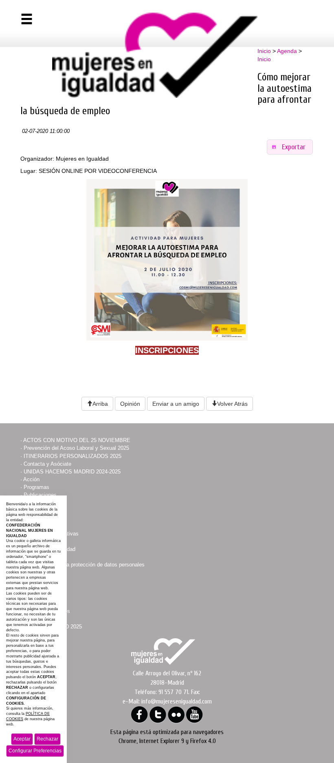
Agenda (287, 51)
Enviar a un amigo (175, 403)
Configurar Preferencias (35, 751)
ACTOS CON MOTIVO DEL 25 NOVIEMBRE (76, 440)
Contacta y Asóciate (47, 464)
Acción (31, 479)
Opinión (130, 403)
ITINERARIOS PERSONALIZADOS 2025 (72, 456)
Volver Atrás (232, 403)
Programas (36, 487)
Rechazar (47, 739)
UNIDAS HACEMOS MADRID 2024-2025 (72, 472)
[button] (290, 147)
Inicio (264, 51)
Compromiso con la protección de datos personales (84, 565)
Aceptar (22, 739)
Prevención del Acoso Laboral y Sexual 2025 (76, 448)
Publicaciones (40, 495)
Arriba (100, 403)
